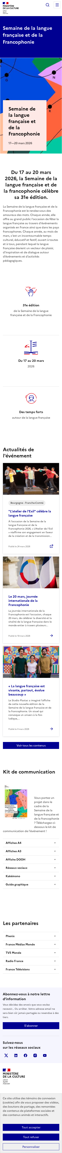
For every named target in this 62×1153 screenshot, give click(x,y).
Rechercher (47, 4)
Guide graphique (17, 884)
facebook (25, 1055)
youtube (44, 1055)
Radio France (14, 961)
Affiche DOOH (15, 859)
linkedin (15, 1055)
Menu (57, 4)
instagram (35, 1055)
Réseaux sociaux (16, 868)
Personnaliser (31, 1147)
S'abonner (31, 1026)
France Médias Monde (20, 944)
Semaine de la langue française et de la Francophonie (27, 35)
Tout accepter (31, 1127)
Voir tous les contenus (31, 745)
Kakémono (13, 876)
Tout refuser (31, 1137)
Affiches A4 (13, 843)
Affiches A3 (13, 851)
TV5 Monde (13, 953)
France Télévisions (18, 969)
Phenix (10, 936)
